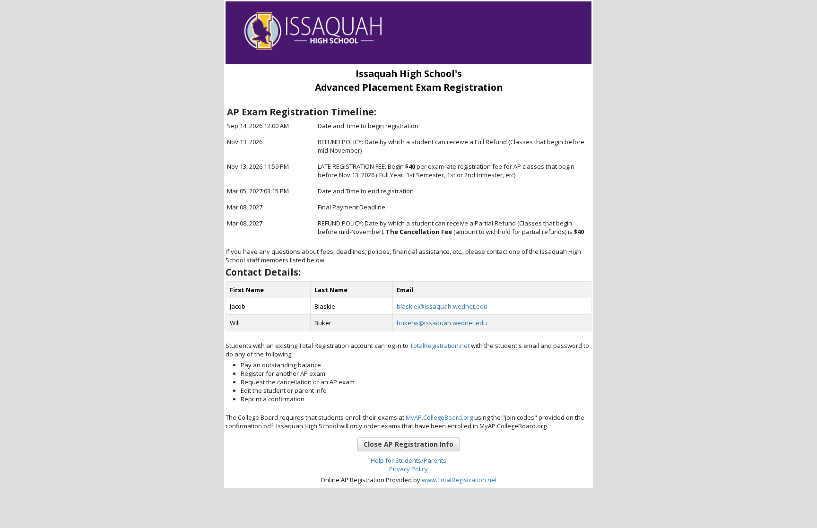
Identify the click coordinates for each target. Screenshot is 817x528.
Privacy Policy (408, 469)
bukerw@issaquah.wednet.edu (442, 323)
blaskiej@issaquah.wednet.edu (442, 306)
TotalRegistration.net (439, 345)
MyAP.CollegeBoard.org (438, 417)
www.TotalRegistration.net (459, 480)
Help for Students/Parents (408, 460)
